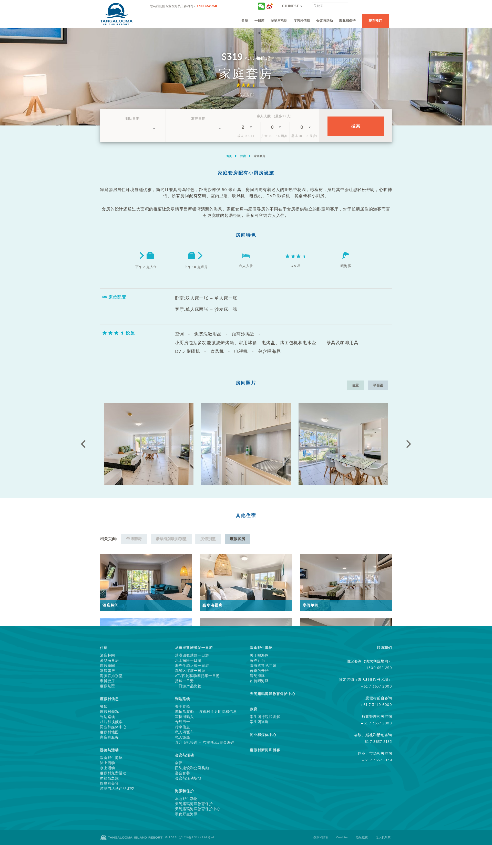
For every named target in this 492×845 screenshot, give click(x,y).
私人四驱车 (184, 732)
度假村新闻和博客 (265, 750)
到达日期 (133, 119)
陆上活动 (107, 763)
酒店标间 (107, 655)
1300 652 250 (207, 6)
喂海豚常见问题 (263, 666)
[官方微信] (262, 6)
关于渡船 (182, 707)
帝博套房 (107, 681)
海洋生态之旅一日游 (192, 666)
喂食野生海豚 (111, 758)
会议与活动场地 (188, 778)
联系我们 (384, 648)
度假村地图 (109, 732)
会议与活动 (324, 21)
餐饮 (104, 707)
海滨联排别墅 (111, 676)
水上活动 (107, 768)
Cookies (342, 837)
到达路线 (107, 717)
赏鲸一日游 (184, 681)
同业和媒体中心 (113, 727)
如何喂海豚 (259, 681)
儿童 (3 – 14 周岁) (275, 136)
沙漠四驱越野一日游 (192, 655)
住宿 (245, 21)
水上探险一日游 (188, 661)
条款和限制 (321, 837)
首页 (229, 156)
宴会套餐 (182, 773)
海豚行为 (257, 661)
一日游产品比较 (188, 686)
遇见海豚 (257, 676)
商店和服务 (109, 737)
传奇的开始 (259, 671)
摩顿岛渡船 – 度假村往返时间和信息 (206, 712)
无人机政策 (383, 837)
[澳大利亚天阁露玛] (269, 6)
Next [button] (409, 444)
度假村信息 (301, 21)
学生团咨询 (259, 722)
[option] (246, 76)
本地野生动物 (186, 799)
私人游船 (182, 737)
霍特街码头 (184, 717)
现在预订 (375, 21)
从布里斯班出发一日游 (194, 648)
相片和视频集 (111, 722)
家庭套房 (107, 671)
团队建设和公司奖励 (192, 768)
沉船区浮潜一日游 (190, 671)
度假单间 (107, 666)
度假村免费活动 (113, 773)
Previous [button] (83, 444)
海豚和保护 (347, 21)
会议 (179, 763)
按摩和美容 (109, 783)
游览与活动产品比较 (117, 789)
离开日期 (198, 119)
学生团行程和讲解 (265, 717)
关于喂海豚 (259, 655)
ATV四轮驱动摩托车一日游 (197, 676)
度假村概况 (109, 712)
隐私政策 (362, 837)
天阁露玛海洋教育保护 (194, 804)
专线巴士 (182, 722)
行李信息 (182, 727)
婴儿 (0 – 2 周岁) (304, 136)
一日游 (259, 21)
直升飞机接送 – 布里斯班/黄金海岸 (205, 743)
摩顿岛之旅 (109, 778)
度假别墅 (107, 686)
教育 (254, 709)
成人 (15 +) (245, 136)
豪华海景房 (109, 661)
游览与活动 (279, 21)
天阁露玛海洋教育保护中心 (198, 809)
